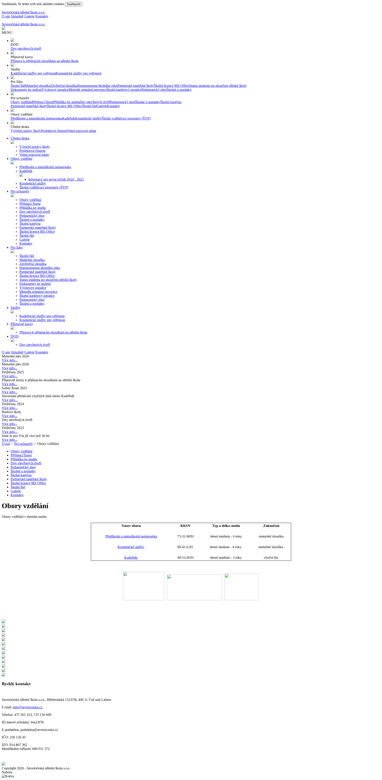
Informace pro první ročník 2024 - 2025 (56, 179)
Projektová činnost (54, 131)
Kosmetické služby (88, 118)
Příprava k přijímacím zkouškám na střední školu (44, 61)
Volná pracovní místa (81, 131)
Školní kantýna (170, 102)
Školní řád (18, 86)
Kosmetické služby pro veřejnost (78, 73)
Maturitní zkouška (37, 86)
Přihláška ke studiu (66, 102)
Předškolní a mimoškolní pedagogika (36, 118)
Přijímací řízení (42, 102)
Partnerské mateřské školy (136, 86)
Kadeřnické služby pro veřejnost (33, 73)
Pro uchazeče (23, 444)
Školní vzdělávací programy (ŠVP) (126, 118)
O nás (6, 16)
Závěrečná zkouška (63, 86)
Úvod (6, 444)
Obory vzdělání (21, 102)
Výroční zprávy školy (26, 131)
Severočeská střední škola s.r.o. (23, 12)
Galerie (29, 16)
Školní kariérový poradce (123, 90)
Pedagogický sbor (153, 90)
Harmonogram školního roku (97, 86)
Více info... (9, 360)
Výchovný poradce (55, 90)
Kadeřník (68, 118)
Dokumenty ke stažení (26, 90)
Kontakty (41, 16)
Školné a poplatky (179, 90)
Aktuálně (17, 16)
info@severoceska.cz (27, 707)
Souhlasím (73, 4)
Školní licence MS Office (171, 86)
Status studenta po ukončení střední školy (218, 86)
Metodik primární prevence (87, 90)
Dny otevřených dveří (26, 48)
